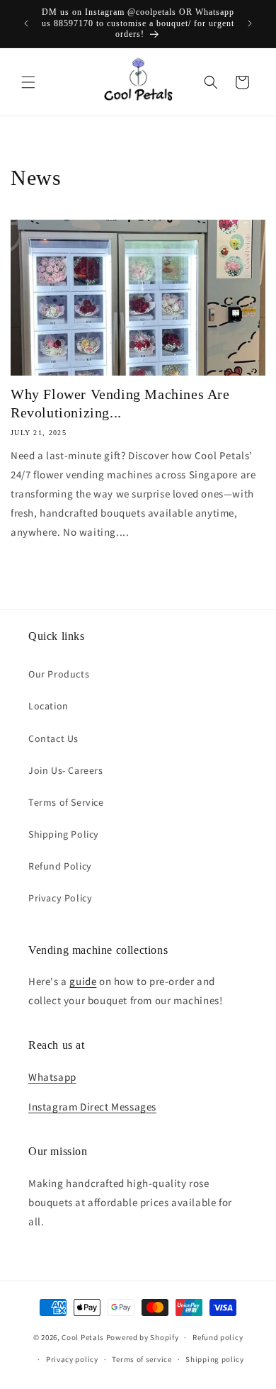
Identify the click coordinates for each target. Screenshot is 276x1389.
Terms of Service (66, 802)
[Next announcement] (249, 23)
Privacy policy (72, 1359)
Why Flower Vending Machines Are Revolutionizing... (120, 403)
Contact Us (53, 738)
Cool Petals (83, 1337)
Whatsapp (52, 1077)
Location (48, 705)
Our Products (58, 674)
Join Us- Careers (65, 770)
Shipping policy (214, 1359)
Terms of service (141, 1359)
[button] (28, 82)
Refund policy (217, 1337)
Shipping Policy (63, 834)
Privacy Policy (60, 898)
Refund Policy (60, 866)
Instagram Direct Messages (92, 1106)
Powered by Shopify (142, 1337)
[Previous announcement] (26, 23)
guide (82, 981)
